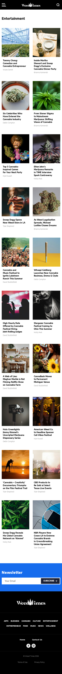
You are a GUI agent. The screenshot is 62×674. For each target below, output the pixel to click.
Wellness (51, 626)
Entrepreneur (13, 626)
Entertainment (50, 621)
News (41, 626)
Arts (6, 621)
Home (22, 640)
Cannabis (25, 621)
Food (25, 626)
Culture (37, 621)
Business (15, 621)
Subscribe (48, 581)
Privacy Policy (39, 662)
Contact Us (37, 640)
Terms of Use (22, 662)
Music (33, 626)
